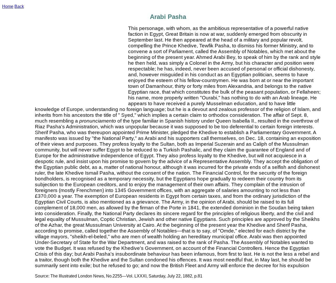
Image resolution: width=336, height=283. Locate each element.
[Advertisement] (82, 65)
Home (7, 6)
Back (19, 6)
